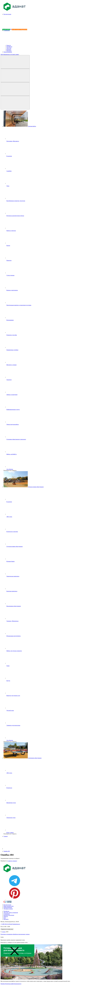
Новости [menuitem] (6, 916)
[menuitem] (48, 20)
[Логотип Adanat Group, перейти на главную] (47, 6)
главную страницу (12, 860)
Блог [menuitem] (5, 917)
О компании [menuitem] (7, 913)
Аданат (3, 931)
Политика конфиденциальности (13, 983)
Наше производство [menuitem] (9, 906)
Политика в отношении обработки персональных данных (15, 934)
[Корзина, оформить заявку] (15, 89)
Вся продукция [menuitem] (7, 904)
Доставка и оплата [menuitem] (8, 908)
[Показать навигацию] (15, 102)
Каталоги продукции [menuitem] (9, 915)
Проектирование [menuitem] (8, 907)
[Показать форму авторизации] (15, 75)
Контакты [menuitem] (6, 919)
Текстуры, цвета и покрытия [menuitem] (11, 912)
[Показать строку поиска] (15, 62)
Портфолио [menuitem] (6, 911)
